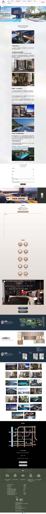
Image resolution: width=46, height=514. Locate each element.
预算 (13, 177)
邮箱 (13, 174)
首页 (1, 5)
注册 (23, 184)
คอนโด (3, 5)
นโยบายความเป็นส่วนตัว (27, 186)
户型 (13, 180)
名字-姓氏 (13, 168)
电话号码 (13, 171)
